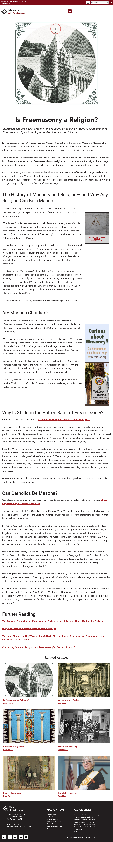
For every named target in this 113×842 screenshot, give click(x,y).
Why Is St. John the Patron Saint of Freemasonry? (29, 629)
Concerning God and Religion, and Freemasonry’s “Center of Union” (38, 647)
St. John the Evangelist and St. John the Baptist (64, 420)
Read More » (8, 703)
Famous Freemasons (13, 793)
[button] (88, 2)
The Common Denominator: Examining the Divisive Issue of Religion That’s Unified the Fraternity (54, 621)
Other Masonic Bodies (69, 700)
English (95, 2)
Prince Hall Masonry (67, 747)
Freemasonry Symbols (13, 747)
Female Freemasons (67, 793)
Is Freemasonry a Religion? (16, 700)
